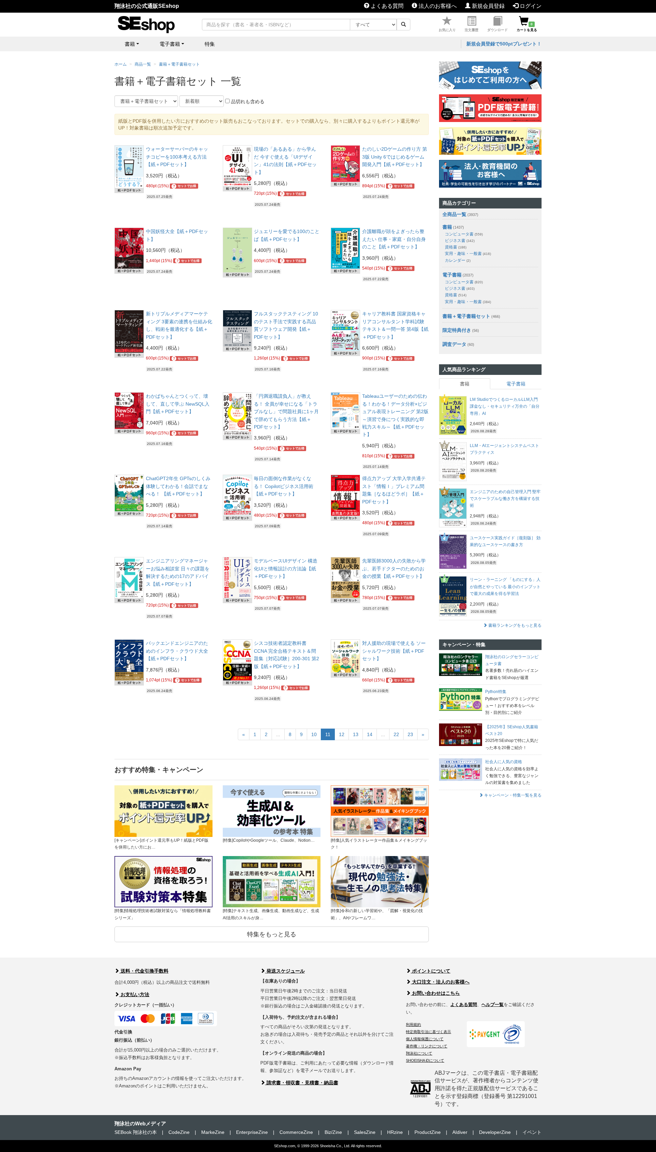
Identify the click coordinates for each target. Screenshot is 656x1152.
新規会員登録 (487, 6)
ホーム (120, 64)
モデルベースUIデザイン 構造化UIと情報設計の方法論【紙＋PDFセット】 (285, 568)
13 (355, 734)
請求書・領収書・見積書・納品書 (301, 1082)
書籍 (447, 227)
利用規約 (413, 1024)
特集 (210, 44)
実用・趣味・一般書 (468, 253)
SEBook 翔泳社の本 (135, 1132)
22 (396, 734)
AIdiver (459, 1132)
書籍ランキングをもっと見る (514, 625)
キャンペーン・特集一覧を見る (512, 795)
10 (314, 734)
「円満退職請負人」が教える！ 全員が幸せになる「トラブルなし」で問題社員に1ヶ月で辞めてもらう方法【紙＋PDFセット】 (286, 411)
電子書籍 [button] (170, 44)
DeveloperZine (495, 1132)
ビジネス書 (460, 240)
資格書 (455, 247)
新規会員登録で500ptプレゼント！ (504, 43)
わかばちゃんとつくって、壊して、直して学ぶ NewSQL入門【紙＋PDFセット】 (177, 403)
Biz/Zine (333, 1132)
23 (410, 734)
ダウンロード (497, 30)
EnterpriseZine (252, 1132)
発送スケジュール (285, 971)
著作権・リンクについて (426, 1046)
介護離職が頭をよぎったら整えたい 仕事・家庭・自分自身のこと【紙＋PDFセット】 (394, 239)
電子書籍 (452, 274)
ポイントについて (430, 971)
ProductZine (427, 1132)
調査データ (454, 344)
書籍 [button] (130, 44)
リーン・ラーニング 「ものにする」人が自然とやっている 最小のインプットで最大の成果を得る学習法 (505, 586)
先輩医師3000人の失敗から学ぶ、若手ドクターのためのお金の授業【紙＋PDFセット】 (394, 568)
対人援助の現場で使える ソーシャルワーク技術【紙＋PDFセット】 (394, 650)
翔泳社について (419, 1053)
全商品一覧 (454, 214)
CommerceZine (296, 1132)
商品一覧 (143, 64)
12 (341, 734)
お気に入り (447, 30)
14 (369, 734)
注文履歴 (471, 30)
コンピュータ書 (464, 234)
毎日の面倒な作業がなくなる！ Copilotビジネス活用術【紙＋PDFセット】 (283, 486)
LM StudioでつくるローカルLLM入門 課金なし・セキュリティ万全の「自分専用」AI (504, 406)
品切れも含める (247, 101)
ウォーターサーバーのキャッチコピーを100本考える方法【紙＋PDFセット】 (177, 156)
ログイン (530, 6)
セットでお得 (184, 186)
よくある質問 (386, 6)
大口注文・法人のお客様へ (440, 982)
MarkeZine (212, 1132)
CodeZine (179, 1132)
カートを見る (527, 27)
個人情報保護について (424, 1039)
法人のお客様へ (437, 6)
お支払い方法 (134, 994)
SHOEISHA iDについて (425, 1060)
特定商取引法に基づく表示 (428, 1032)
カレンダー (457, 260)
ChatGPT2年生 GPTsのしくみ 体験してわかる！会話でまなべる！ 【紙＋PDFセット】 (178, 486)
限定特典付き (456, 330)
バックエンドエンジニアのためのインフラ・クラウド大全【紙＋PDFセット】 (177, 650)
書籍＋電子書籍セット (179, 64)
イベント (532, 1132)
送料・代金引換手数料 (143, 971)
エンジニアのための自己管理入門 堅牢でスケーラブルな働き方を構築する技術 (505, 498)
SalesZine (364, 1132)
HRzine (395, 1132)
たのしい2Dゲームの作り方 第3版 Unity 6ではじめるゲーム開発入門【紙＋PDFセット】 (394, 156)
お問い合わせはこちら (435, 993)
